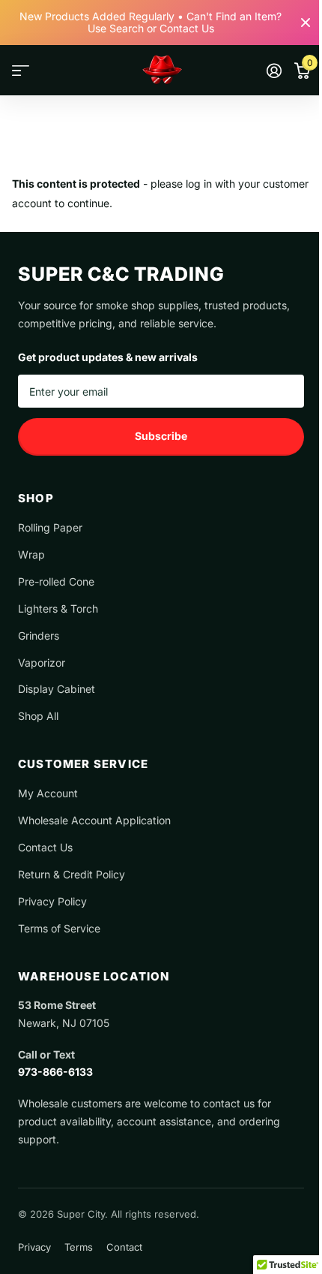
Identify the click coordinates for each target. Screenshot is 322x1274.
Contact (124, 1247)
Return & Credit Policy (71, 874)
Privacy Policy (52, 901)
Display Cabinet (56, 688)
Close (305, 22)
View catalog (20, 71)
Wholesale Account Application (94, 820)
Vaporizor (41, 662)
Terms (78, 1247)
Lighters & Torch (58, 608)
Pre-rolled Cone (56, 581)
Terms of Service (59, 928)
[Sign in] (274, 71)
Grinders (38, 635)
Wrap (31, 554)
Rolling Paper (50, 527)
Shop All (38, 715)
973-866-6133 (55, 1071)
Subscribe (161, 435)
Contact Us (45, 847)
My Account (48, 793)
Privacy (34, 1247)
